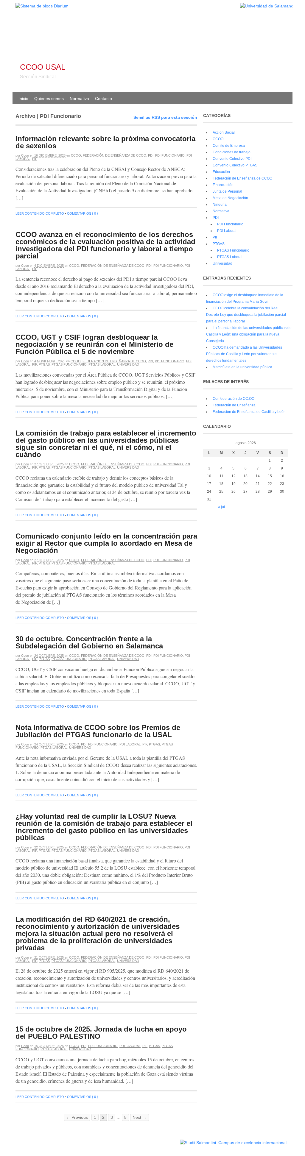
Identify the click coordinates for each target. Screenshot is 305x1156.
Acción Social (224, 132)
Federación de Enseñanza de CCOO (114, 155)
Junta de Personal (227, 191)
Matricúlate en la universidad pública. (243, 367)
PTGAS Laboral (101, 364)
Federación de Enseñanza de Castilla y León (249, 412)
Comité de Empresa (229, 145)
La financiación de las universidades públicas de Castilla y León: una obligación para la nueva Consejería (249, 334)
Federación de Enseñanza (234, 405)
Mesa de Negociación (230, 198)
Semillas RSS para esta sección (165, 117)
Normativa (79, 98)
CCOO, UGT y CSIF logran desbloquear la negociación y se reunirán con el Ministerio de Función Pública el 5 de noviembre (94, 344)
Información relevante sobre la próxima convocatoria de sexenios (105, 142)
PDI (150, 155)
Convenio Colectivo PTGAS (235, 165)
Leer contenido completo (39, 213)
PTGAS (44, 364)
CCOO (76, 155)
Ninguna (220, 204)
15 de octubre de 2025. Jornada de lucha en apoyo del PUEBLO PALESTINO (101, 1032)
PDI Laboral (130, 744)
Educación (221, 172)
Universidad (128, 364)
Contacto (103, 98)
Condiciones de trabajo (231, 152)
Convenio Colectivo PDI (232, 159)
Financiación (223, 185)
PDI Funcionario (170, 155)
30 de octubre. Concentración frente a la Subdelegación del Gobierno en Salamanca (89, 642)
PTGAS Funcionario (69, 364)
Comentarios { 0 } (82, 213)
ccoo (25, 155)
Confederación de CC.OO (233, 399)
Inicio (23, 98)
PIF (34, 158)
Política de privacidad (161, 1139)
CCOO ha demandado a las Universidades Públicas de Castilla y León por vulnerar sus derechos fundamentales (244, 354)
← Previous (77, 1117)
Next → (140, 1117)
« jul (221, 507)
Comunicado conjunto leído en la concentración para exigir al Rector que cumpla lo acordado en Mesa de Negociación (106, 543)
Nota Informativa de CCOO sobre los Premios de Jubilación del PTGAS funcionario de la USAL (97, 731)
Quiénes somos (49, 98)
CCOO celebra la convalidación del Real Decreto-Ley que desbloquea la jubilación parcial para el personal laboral (246, 314)
